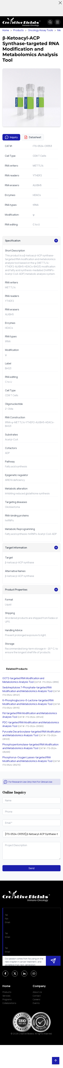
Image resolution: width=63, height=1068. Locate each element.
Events (36, 1003)
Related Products (17, 669)
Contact (37, 995)
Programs (6, 999)
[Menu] (57, 22)
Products (18, 30)
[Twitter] (15, 973)
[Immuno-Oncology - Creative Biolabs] (21, 22)
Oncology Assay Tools (40, 30)
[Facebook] (5, 973)
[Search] (50, 22)
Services (6, 995)
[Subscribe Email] (53, 961)
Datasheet (35, 137)
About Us (37, 992)
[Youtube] (34, 973)
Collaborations (9, 1003)
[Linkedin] (24, 973)
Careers (36, 999)
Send (31, 868)
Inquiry (14, 137)
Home (5, 30)
